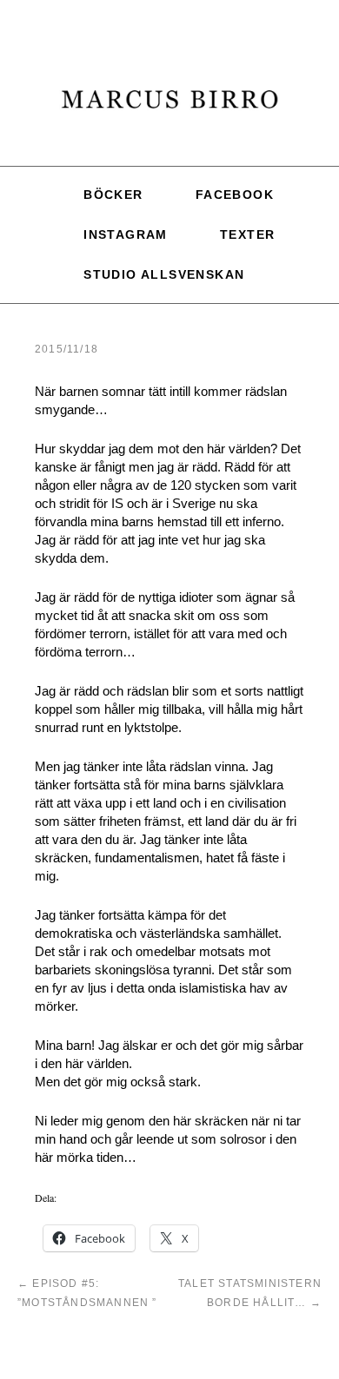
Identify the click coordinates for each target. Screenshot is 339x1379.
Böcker (113, 192)
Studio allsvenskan (163, 258)
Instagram (125, 225)
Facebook (235, 192)
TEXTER (247, 225)
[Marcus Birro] (169, 107)
